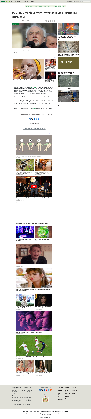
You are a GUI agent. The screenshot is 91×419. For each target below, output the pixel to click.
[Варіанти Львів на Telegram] (76, 1)
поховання (38, 114)
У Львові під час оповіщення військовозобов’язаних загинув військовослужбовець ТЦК (66, 72)
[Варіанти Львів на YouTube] (74, 1)
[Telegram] (52, 21)
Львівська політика (29, 6)
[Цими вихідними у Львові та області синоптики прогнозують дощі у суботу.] (68, 81)
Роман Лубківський (24, 114)
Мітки (59, 395)
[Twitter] (48, 21)
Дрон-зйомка (67, 389)
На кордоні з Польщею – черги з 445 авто (67, 104)
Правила (67, 396)
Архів (59, 396)
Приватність (68, 398)
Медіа (59, 393)
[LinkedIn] (50, 21)
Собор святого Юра (32, 114)
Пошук (59, 398)
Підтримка (67, 391)
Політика (13, 1)
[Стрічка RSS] (78, 1)
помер (34, 108)
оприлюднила (34, 87)
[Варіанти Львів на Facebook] (68, 1)
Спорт (36, 1)
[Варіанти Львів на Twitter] (70, 1)
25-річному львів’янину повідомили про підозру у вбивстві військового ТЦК (68, 54)
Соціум (32, 1)
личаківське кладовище (45, 114)
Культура (19, 1)
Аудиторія (60, 399)
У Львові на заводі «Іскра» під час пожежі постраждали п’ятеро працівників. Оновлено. (67, 38)
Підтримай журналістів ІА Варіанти (34, 128)
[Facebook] (46, 21)
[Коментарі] (54, 21)
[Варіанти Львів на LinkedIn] (72, 1)
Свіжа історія (54, 6)
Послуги (67, 387)
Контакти (67, 393)
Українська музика (38, 6)
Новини (63, 6)
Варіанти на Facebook (34, 123)
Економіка (26, 1)
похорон (19, 114)
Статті (59, 6)
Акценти (60, 388)
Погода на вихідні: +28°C (64, 88)
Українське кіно (47, 6)
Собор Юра (52, 114)
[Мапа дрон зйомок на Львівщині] (45, 399)
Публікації (60, 387)
